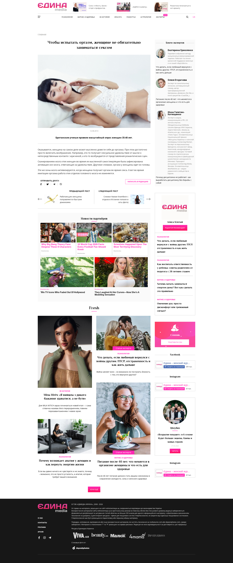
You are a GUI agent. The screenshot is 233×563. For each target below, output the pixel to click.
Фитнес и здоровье (123, 458)
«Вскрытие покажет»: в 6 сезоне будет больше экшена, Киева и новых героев (175, 438)
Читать (175, 451)
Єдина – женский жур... (177, 363)
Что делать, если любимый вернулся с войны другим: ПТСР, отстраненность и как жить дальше (123, 361)
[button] (187, 17)
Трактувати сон (175, 342)
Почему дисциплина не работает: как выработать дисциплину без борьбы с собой (173, 180)
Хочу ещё (94, 489)
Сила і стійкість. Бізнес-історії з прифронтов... (98, 7)
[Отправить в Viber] (60, 184)
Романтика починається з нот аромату (180, 7)
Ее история (65, 391)
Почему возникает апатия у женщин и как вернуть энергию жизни (65, 463)
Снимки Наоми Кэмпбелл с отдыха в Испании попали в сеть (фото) (115, 199)
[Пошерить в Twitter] (47, 184)
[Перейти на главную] (52, 7)
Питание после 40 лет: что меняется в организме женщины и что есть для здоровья (123, 466)
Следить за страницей (175, 367)
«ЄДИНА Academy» (139, 7)
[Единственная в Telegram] (50, 537)
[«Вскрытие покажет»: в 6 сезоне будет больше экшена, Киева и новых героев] (175, 412)
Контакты (42, 522)
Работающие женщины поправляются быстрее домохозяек (71, 199)
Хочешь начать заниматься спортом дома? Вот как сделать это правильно (174, 287)
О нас (40, 518)
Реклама (42, 527)
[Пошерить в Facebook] (41, 184)
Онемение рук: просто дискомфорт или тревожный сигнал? (172, 307)
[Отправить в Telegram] (54, 184)
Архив (40, 532)
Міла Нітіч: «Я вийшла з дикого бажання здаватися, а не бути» (65, 397)
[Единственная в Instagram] (44, 537)
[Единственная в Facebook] (39, 537)
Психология (123, 353)
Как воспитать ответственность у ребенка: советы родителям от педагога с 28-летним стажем (175, 268)
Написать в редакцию (138, 181)
